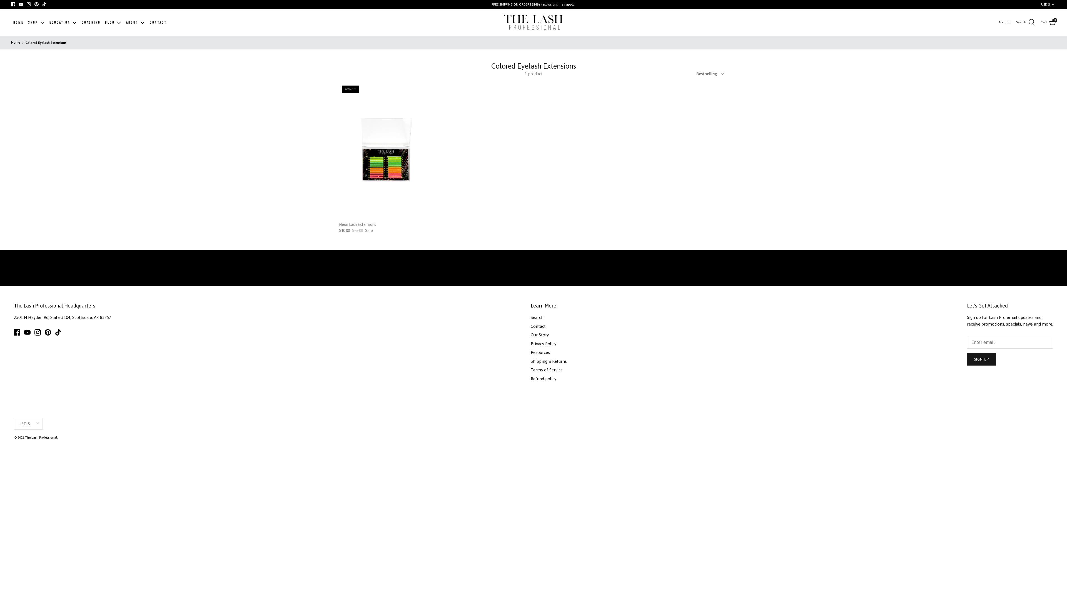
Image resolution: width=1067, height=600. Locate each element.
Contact (538, 326)
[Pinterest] (36, 4)
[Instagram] (29, 4)
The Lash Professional (41, 437)
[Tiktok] (44, 4)
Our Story (540, 334)
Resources (540, 352)
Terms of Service (547, 370)
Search (537, 317)
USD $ (1045, 4)
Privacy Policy (543, 343)
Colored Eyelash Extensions (46, 43)
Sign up (981, 359)
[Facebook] (13, 4)
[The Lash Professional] (534, 23)
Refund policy (543, 378)
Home (15, 43)
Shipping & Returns (549, 361)
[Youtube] (21, 4)
